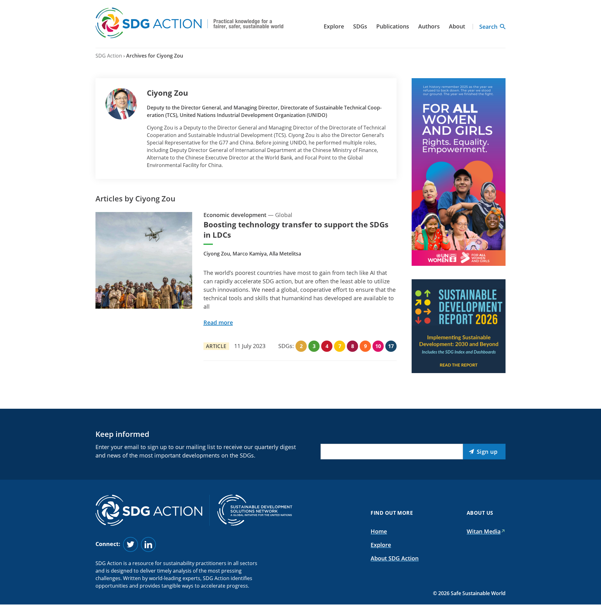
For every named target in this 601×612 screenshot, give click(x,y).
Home (379, 531)
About (457, 26)
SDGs (360, 26)
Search (488, 26)
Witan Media (484, 531)
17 (391, 346)
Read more (218, 322)
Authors (429, 26)
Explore (334, 26)
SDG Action (108, 55)
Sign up (487, 451)
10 (378, 346)
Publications (392, 26)
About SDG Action (395, 558)
